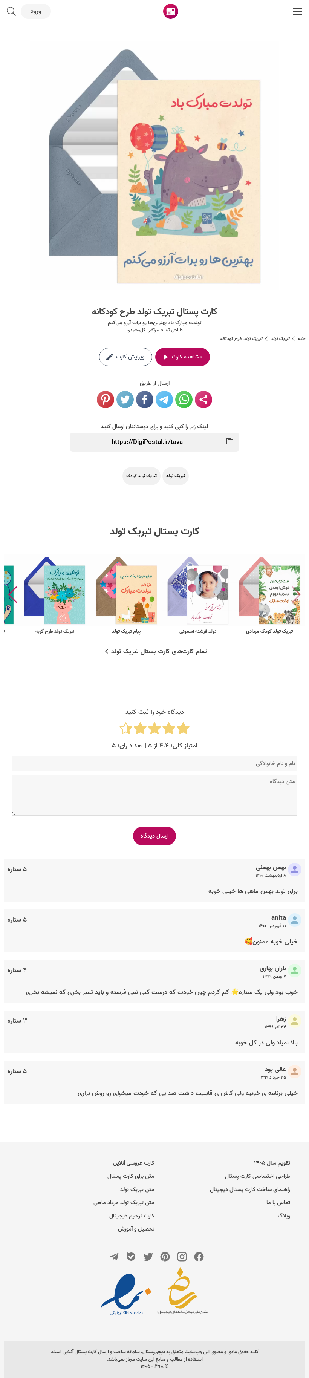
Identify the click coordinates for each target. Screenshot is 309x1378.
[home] (170, 11)
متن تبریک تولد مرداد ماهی (123, 1202)
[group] (269, 594)
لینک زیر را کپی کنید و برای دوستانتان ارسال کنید (154, 426)
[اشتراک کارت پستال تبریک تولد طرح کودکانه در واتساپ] (184, 399)
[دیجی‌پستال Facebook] (199, 1256)
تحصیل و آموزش (136, 1229)
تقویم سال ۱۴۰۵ (272, 1163)
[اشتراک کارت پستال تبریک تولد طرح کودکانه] (203, 399)
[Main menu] (297, 11)
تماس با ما (278, 1202)
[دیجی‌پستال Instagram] (182, 1256)
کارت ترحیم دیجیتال (131, 1215)
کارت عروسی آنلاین (133, 1163)
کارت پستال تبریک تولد (154, 532)
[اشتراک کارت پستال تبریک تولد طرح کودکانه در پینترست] (105, 399)
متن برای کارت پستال (130, 1176)
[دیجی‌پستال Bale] (131, 1256)
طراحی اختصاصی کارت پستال (257, 1176)
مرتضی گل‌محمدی (143, 330)
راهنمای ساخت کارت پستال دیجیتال (250, 1189)
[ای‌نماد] (126, 1294)
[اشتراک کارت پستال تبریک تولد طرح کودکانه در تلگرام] (164, 399)
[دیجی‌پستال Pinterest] (165, 1256)
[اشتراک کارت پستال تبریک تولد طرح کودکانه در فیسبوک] (144, 399)
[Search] (11, 11)
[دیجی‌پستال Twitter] (148, 1256)
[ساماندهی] (182, 1294)
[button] (13, 594)
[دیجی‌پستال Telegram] (114, 1256)
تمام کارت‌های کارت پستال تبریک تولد (159, 652)
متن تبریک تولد (137, 1189)
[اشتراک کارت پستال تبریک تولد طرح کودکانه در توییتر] (125, 399)
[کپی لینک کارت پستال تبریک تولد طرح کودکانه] (229, 442)
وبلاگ (284, 1215)
